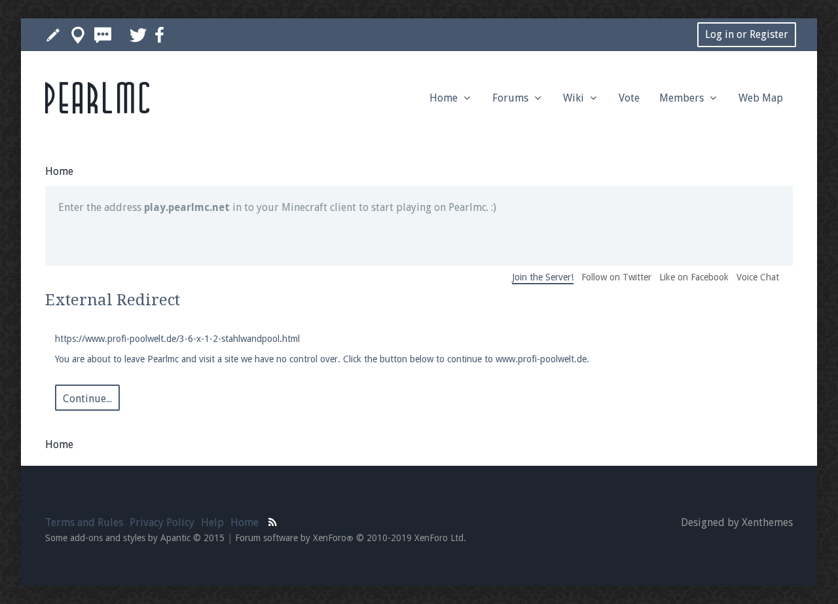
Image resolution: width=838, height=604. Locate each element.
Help (212, 522)
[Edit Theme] (53, 34)
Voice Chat (758, 277)
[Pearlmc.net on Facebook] (159, 34)
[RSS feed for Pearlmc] (273, 520)
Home (444, 98)
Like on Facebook (694, 277)
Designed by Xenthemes (737, 522)
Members (682, 98)
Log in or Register (746, 34)
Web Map (760, 98)
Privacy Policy (162, 522)
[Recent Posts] (102, 34)
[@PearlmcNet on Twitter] (138, 34)
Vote (629, 98)
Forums (511, 98)
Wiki (575, 98)
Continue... (87, 398)
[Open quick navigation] (77, 34)
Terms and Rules (84, 522)
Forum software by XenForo (350, 538)
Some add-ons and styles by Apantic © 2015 (135, 538)
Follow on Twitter (616, 277)
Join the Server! (543, 277)
